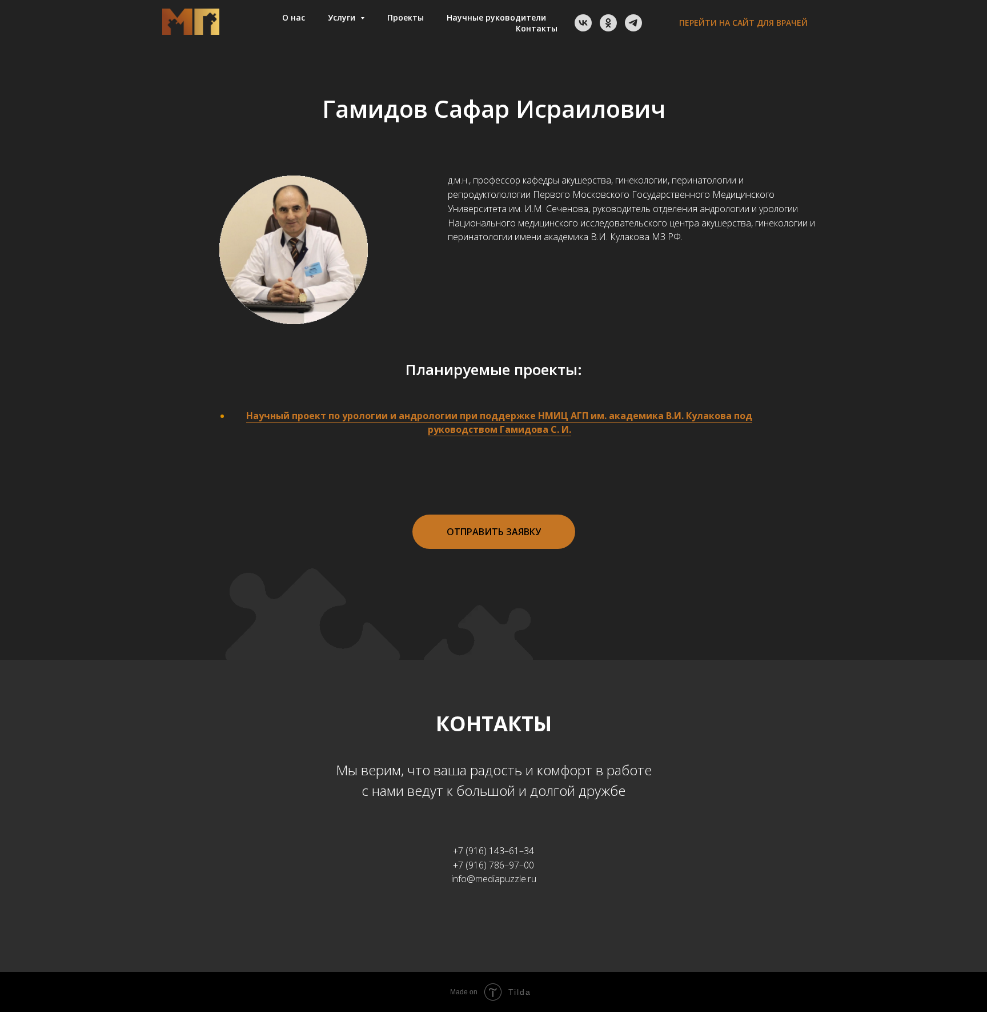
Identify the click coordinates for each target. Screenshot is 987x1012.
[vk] (583, 22)
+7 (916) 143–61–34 (493, 850)
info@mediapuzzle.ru (493, 878)
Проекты (405, 17)
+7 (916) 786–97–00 (493, 865)
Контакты (536, 28)
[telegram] (633, 22)
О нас (293, 17)
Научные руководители (496, 17)
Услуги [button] (343, 17)
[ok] (608, 22)
